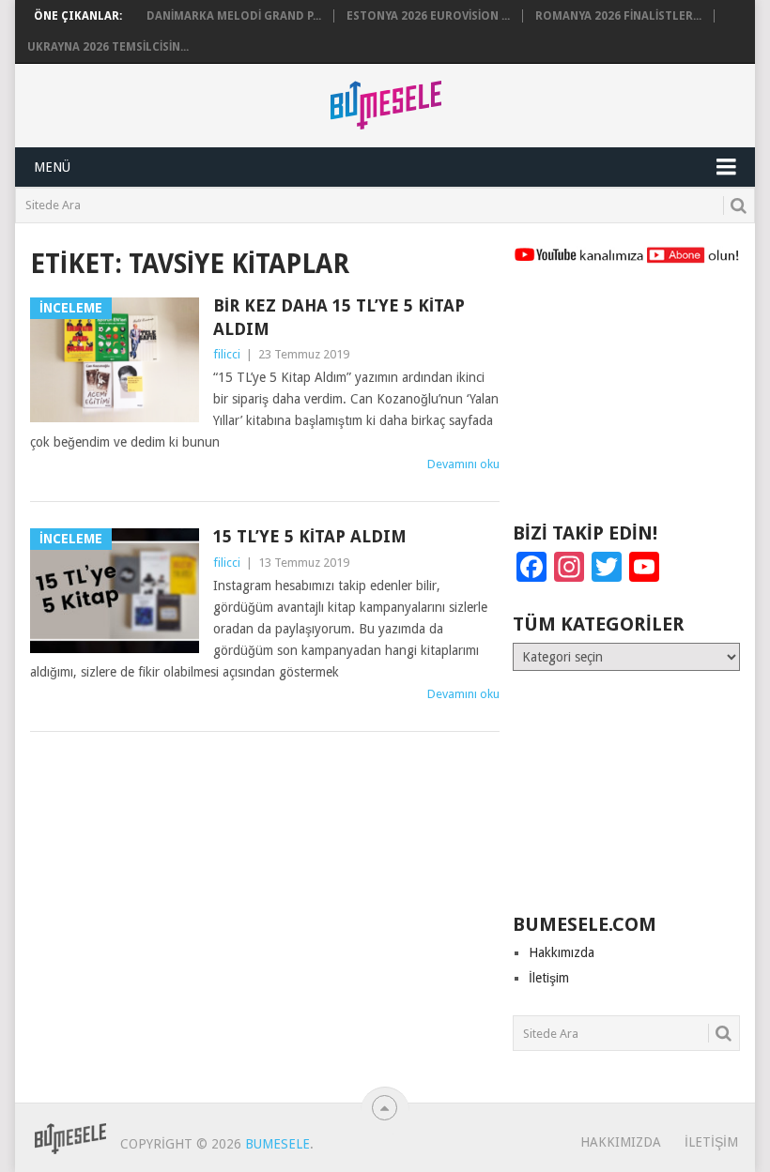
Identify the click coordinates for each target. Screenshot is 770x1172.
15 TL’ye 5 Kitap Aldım (310, 536)
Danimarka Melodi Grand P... (233, 16)
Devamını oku (463, 464)
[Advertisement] (626, 401)
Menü (52, 167)
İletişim (549, 977)
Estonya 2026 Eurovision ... (428, 16)
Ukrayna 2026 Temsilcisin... (108, 46)
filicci (226, 354)
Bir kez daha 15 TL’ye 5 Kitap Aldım (339, 317)
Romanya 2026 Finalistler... (618, 16)
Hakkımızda (561, 952)
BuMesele (277, 1143)
